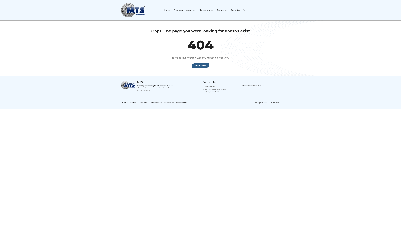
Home (125, 103)
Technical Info (182, 103)
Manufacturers (156, 103)
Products (133, 103)
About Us (144, 103)
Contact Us (169, 103)
